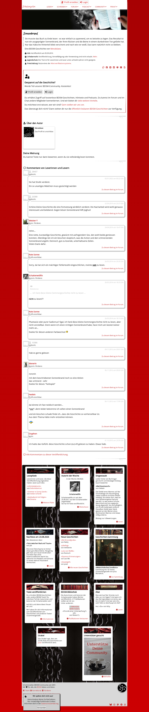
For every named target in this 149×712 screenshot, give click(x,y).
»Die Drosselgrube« (68, 540)
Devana (33, 499)
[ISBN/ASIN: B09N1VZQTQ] (74, 609)
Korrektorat (36, 690)
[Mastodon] (117, 704)
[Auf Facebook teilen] (106, 67)
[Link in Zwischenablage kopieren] (103, 67)
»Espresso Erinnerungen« (71, 556)
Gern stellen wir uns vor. (73, 104)
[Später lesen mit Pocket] (117, 67)
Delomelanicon (36, 488)
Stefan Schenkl (35, 494)
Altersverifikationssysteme (61, 63)
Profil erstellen (71, 2)
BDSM (39, 687)
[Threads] (124, 704)
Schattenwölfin (36, 275)
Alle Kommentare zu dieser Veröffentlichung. (47, 454)
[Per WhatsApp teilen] (120, 67)
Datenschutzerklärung (49, 703)
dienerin (32, 363)
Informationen (47, 619)
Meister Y (33, 220)
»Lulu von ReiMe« (67, 551)
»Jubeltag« (65, 545)
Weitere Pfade (48, 502)
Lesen (120, 522)
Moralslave (55, 48)
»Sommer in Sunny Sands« (37, 492)
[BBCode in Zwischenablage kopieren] (124, 67)
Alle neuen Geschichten (79, 567)
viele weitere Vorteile (87, 100)
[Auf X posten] (110, 67)
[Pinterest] (121, 704)
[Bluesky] (110, 704)
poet (40, 642)
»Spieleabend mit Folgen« (36, 497)
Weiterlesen (83, 507)
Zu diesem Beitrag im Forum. (113, 189)
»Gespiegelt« (66, 562)
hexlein (32, 394)
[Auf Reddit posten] (113, 67)
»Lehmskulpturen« (34, 486)
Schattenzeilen (28, 6)
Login (85, 2)
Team (27, 690)
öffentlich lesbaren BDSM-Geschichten (90, 108)
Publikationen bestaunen (78, 618)
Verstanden (41, 708)
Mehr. (95, 57)
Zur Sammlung (117, 577)
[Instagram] (114, 704)
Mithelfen (107, 676)
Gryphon (33, 433)
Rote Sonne (34, 254)
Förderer (47, 690)
